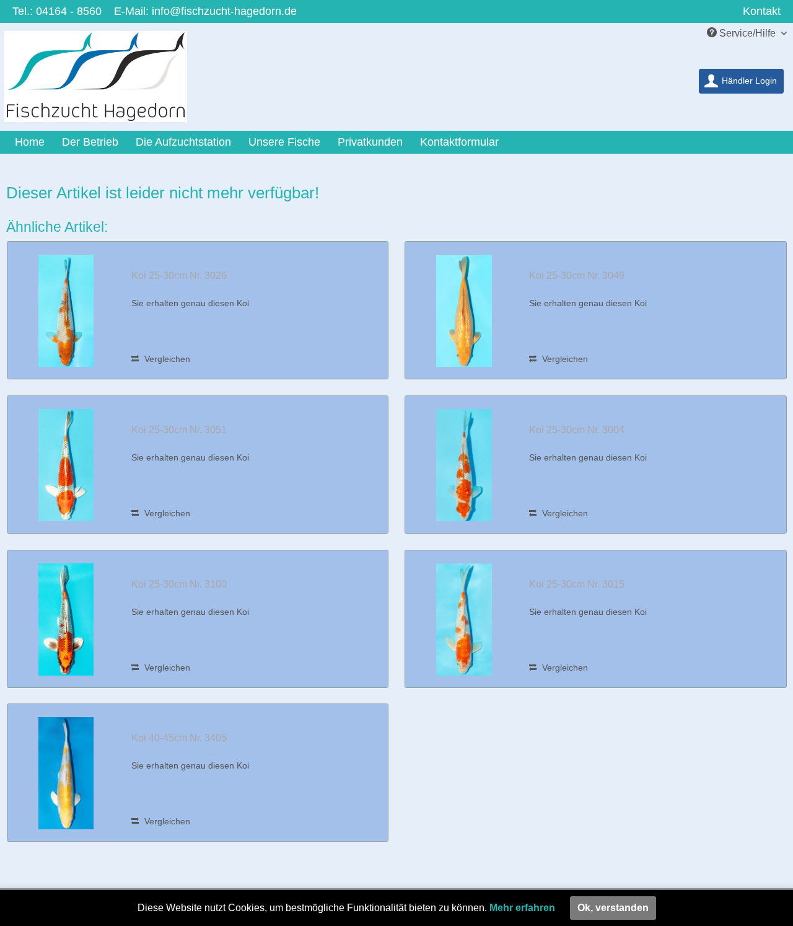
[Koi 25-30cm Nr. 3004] (464, 464)
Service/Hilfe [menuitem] (747, 33)
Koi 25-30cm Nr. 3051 (179, 430)
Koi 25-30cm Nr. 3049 (576, 275)
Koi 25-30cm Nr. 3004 (576, 430)
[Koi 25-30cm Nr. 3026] (66, 310)
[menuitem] (741, 81)
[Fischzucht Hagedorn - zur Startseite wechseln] (103, 79)
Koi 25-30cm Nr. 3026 (179, 275)
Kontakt (762, 11)
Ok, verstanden (613, 907)
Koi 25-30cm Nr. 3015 (576, 584)
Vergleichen (166, 359)
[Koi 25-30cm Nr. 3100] (66, 619)
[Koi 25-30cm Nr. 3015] (464, 619)
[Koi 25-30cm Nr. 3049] (464, 310)
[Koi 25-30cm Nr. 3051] (66, 464)
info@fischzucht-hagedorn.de (224, 11)
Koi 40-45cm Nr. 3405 (179, 738)
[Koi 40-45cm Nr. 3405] (66, 773)
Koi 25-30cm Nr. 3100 (179, 584)
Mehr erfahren (522, 907)
